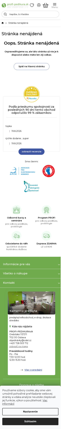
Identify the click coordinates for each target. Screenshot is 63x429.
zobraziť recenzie (31, 151)
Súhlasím (30, 421)
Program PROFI (46, 217)
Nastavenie (30, 411)
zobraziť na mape (18, 346)
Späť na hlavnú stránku (32, 66)
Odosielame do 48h (16, 243)
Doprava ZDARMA (46, 243)
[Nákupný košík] (45, 5)
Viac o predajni (33, 369)
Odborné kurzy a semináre (16, 219)
